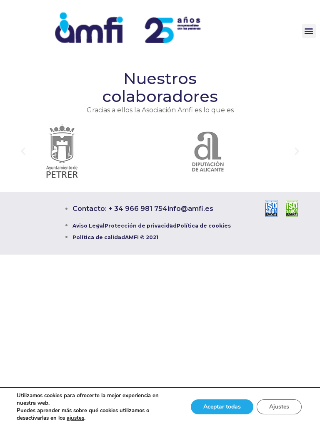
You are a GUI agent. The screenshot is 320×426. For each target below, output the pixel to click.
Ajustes (279, 407)
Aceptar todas (222, 407)
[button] (309, 31)
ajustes (75, 418)
